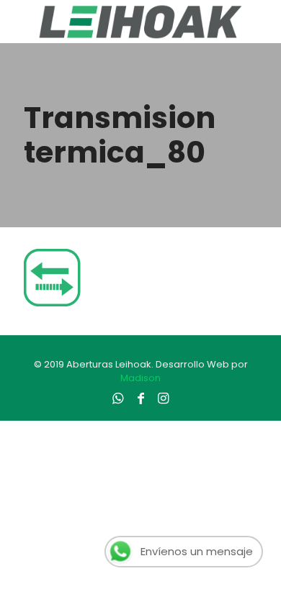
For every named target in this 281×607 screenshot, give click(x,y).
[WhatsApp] (118, 398)
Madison (140, 378)
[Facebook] (140, 398)
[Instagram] (163, 398)
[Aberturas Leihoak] (140, 22)
